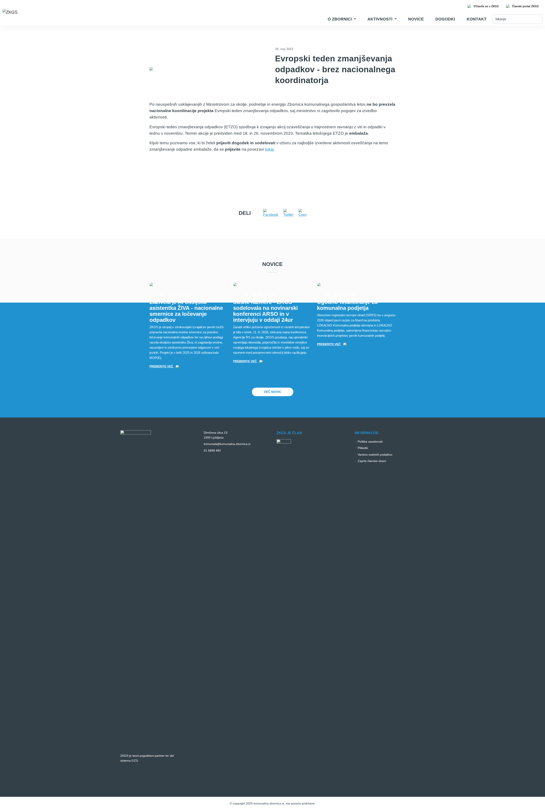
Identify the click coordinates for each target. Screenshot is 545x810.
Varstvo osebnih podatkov (375, 454)
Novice (416, 19)
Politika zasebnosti (370, 441)
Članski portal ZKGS (525, 6)
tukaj (269, 149)
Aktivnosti (380, 19)
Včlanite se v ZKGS (486, 6)
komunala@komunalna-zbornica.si (227, 444)
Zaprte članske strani (372, 461)
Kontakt (477, 19)
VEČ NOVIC (272, 392)
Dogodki (445, 19)
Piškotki (363, 448)
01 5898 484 (212, 450)
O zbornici (340, 19)
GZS (135, 760)
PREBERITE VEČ (161, 366)
